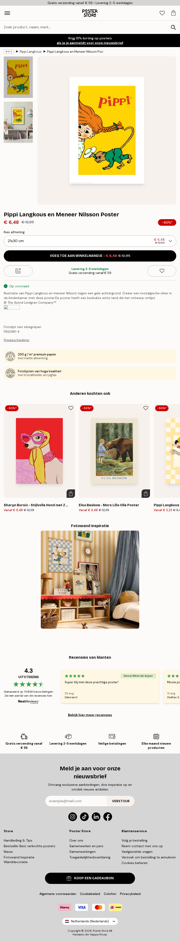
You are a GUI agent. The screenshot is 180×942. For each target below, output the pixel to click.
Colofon (110, 894)
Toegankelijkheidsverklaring (89, 857)
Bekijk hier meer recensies (90, 715)
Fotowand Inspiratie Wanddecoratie (19, 859)
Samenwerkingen (82, 852)
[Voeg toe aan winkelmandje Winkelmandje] (71, 493)
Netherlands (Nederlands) (90, 921)
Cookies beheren (135, 863)
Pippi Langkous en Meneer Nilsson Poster (75, 52)
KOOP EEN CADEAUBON (94, 878)
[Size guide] (18, 271)
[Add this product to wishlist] (161, 271)
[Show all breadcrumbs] (9, 51)
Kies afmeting (14, 232)
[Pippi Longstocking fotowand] (90, 580)
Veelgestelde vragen (137, 852)
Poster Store (100, 930)
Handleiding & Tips (18, 840)
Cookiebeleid (90, 894)
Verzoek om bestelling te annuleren (149, 857)
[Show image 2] (18, 122)
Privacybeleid (130, 894)
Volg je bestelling (134, 840)
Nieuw (8, 852)
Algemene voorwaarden (57, 894)
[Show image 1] (18, 77)
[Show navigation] (7, 13)
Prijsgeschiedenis (16, 340)
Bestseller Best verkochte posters (29, 846)
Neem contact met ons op (142, 846)
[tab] (162, 13)
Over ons (76, 840)
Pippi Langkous (30, 52)
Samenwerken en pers (86, 846)
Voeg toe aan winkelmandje (90, 256)
